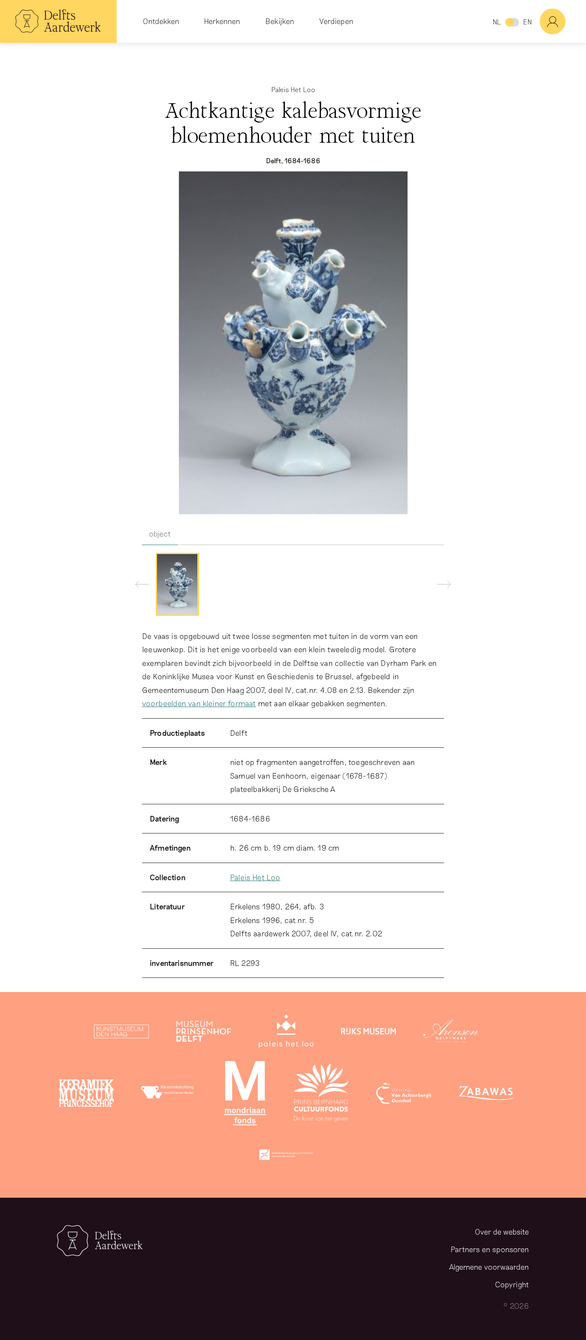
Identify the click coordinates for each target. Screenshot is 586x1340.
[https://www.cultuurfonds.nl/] (321, 1095)
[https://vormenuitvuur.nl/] (286, 1156)
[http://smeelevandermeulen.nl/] (168, 1095)
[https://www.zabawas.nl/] (486, 1095)
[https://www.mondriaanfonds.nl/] (245, 1095)
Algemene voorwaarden (489, 1266)
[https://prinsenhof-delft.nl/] (204, 1033)
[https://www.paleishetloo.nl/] (286, 1033)
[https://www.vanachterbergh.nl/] (403, 1095)
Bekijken (279, 21)
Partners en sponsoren (489, 1249)
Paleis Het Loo (255, 877)
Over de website (502, 1231)
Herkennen (222, 21)
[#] (563, 21)
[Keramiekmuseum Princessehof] (86, 1095)
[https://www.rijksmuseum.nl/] (368, 1033)
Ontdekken (161, 21)
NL (496, 22)
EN (527, 22)
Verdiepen (336, 21)
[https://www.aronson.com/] (451, 1033)
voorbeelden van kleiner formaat (199, 703)
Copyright (512, 1284)
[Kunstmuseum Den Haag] (121, 1033)
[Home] (58, 21)
